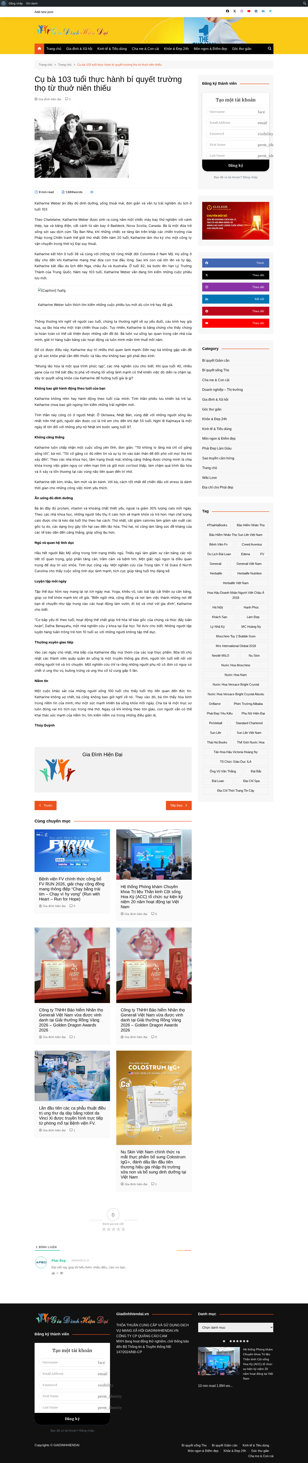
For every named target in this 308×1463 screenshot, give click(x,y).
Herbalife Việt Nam (236, 583)
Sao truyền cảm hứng (218, 458)
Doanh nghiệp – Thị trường (222, 389)
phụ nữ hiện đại (253, 713)
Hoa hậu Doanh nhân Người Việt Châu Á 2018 (235, 595)
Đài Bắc (256, 771)
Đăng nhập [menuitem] (16, 3)
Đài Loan (218, 781)
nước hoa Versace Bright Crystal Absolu (236, 694)
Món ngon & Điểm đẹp (210, 49)
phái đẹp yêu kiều (220, 713)
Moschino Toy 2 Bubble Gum (236, 636)
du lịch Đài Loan (219, 554)
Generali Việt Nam (249, 563)
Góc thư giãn (241, 49)
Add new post (44, 12)
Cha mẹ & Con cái (145, 49)
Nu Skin (254, 655)
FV (262, 554)
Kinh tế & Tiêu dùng (112, 49)
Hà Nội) (217, 607)
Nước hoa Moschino (235, 665)
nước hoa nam (236, 675)
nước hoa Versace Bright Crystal (236, 684)
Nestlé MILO (220, 655)
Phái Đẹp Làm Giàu (217, 448)
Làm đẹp (253, 617)
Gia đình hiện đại (50, 99)
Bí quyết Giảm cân (215, 360)
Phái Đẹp (59, 1260)
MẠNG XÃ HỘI (133, 1330)
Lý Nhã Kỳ (217, 626)
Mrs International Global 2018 (236, 646)
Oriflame (215, 704)
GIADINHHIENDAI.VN (162, 1330)
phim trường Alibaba (248, 704)
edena (245, 554)
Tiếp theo (176, 805)
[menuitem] (3, 3)
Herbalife (216, 573)
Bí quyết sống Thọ (215, 370)
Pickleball (215, 723)
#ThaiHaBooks (217, 525)
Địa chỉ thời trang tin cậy (235, 790)
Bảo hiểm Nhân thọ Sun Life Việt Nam (236, 535)
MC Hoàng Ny (251, 626)
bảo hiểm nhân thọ (251, 525)
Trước (48, 805)
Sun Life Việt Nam (249, 732)
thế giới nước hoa (250, 742)
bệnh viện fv (218, 544)
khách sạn (219, 617)
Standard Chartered (249, 723)
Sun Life (215, 732)
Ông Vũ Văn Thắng (223, 771)
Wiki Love (209, 477)
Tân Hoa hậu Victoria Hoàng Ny (236, 752)
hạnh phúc (251, 607)
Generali (215, 563)
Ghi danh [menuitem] (32, 3)
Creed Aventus (252, 544)
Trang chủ (53, 49)
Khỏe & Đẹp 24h (176, 49)
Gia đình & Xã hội (79, 49)
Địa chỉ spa (251, 781)
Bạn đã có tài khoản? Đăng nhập (236, 177)
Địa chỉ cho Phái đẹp (217, 487)
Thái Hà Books (217, 742)
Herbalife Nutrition (249, 573)
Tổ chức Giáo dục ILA (235, 761)
